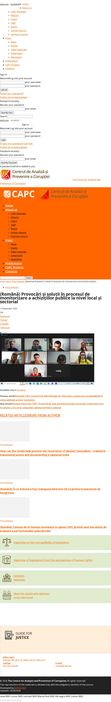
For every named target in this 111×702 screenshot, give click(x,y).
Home (25, 4)
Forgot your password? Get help (16, 143)
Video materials (19, 49)
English (4, 4)
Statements (16, 53)
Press (8, 38)
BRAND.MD (20, 687)
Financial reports (19, 34)
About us (27, 7)
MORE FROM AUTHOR (44, 415)
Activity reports (18, 30)
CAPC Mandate (18, 11)
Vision (14, 19)
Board (14, 26)
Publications (11, 61)
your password (32, 85)
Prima (2, 281)
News (14, 42)
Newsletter (16, 57)
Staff (13, 23)
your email (30, 108)
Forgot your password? (12, 93)
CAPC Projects (12, 64)
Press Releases (18, 281)
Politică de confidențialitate (13, 97)
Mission (15, 15)
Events (14, 45)
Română (15, 4)
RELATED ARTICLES (14, 415)
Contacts (9, 68)
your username (33, 82)
